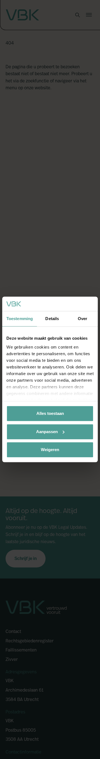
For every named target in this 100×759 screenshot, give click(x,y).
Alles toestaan (50, 413)
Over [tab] (82, 318)
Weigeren (50, 449)
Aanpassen (47, 431)
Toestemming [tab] (19, 318)
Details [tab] (52, 318)
